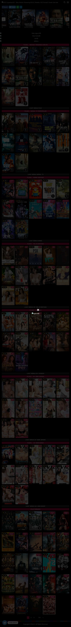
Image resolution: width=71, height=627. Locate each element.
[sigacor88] (35, 313)
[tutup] (38, 310)
